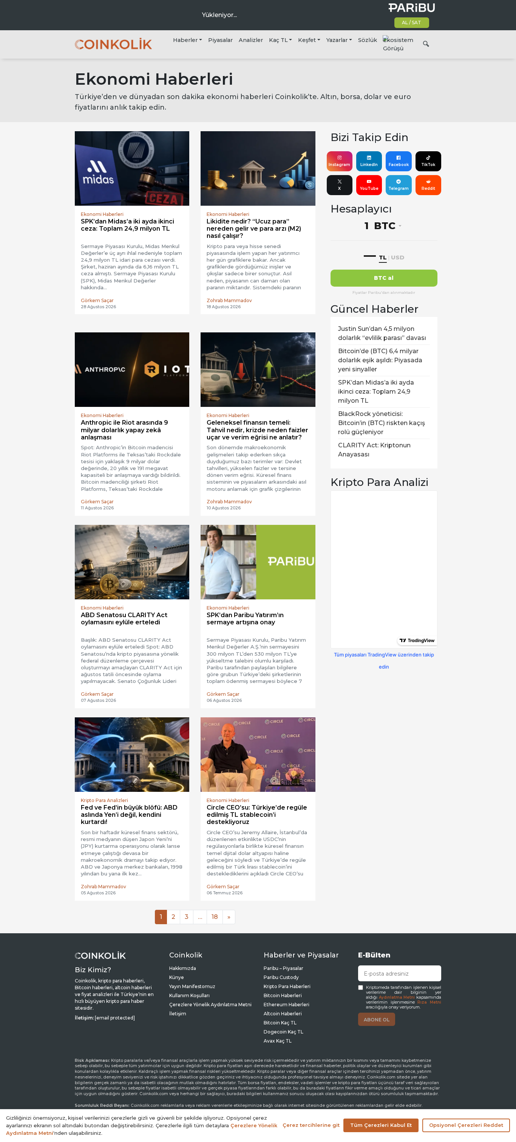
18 (215, 916)
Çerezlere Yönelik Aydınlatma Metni (210, 1004)
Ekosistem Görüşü (398, 44)
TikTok (428, 164)
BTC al (384, 278)
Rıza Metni (429, 1002)
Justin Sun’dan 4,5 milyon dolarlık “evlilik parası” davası (382, 333)
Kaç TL (278, 40)
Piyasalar (220, 40)
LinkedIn (369, 164)
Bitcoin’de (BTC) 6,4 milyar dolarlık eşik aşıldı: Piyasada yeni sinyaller (380, 360)
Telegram (398, 188)
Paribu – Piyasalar (283, 968)
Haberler (185, 40)
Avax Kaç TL (278, 1041)
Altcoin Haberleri (283, 1013)
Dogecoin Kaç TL (283, 1032)
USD (397, 257)
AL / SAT (411, 22)
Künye (176, 977)
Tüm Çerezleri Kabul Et (381, 1125)
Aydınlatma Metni (397, 997)
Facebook (399, 164)
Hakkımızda (182, 968)
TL (383, 257)
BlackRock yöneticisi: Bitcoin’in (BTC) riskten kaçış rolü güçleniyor (381, 423)
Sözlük (367, 40)
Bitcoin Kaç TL (280, 1023)
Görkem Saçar (97, 300)
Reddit (428, 188)
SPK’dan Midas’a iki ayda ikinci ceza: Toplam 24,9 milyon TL (376, 391)
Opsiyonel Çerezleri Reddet (466, 1125)
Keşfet (307, 40)
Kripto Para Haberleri (287, 986)
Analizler (251, 40)
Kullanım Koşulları (189, 995)
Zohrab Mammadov (229, 300)
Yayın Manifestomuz (192, 986)
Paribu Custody (281, 977)
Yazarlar (337, 40)
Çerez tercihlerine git (311, 1125)
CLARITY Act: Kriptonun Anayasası (374, 450)
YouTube (369, 188)
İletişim (177, 1013)
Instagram (339, 164)
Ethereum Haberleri (286, 1004)
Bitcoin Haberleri (283, 995)
